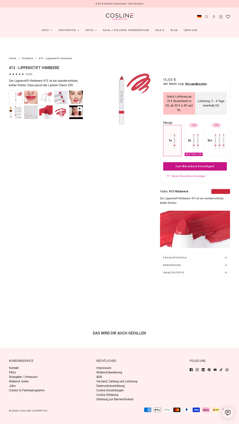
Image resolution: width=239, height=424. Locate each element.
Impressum (103, 368)
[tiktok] (221, 369)
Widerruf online (19, 381)
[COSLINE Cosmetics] (119, 16)
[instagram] (197, 369)
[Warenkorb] (221, 17)
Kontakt (14, 368)
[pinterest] (209, 369)
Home (12, 58)
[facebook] (192, 369)
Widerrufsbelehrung (109, 372)
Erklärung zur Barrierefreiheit (115, 399)
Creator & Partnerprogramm (27, 390)
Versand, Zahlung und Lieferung (116, 381)
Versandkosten (196, 84)
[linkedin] (203, 369)
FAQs (12, 372)
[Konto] (214, 17)
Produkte (27, 58)
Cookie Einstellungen (110, 390)
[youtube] (215, 369)
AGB (99, 377)
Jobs (12, 386)
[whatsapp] (227, 369)
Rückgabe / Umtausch (23, 377)
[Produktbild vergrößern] (121, 98)
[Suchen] (207, 17)
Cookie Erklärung (107, 395)
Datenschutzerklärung (110, 386)
